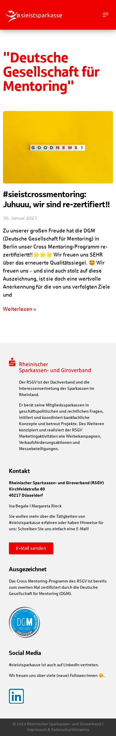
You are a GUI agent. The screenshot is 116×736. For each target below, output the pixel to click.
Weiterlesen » (19, 309)
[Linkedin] (16, 696)
